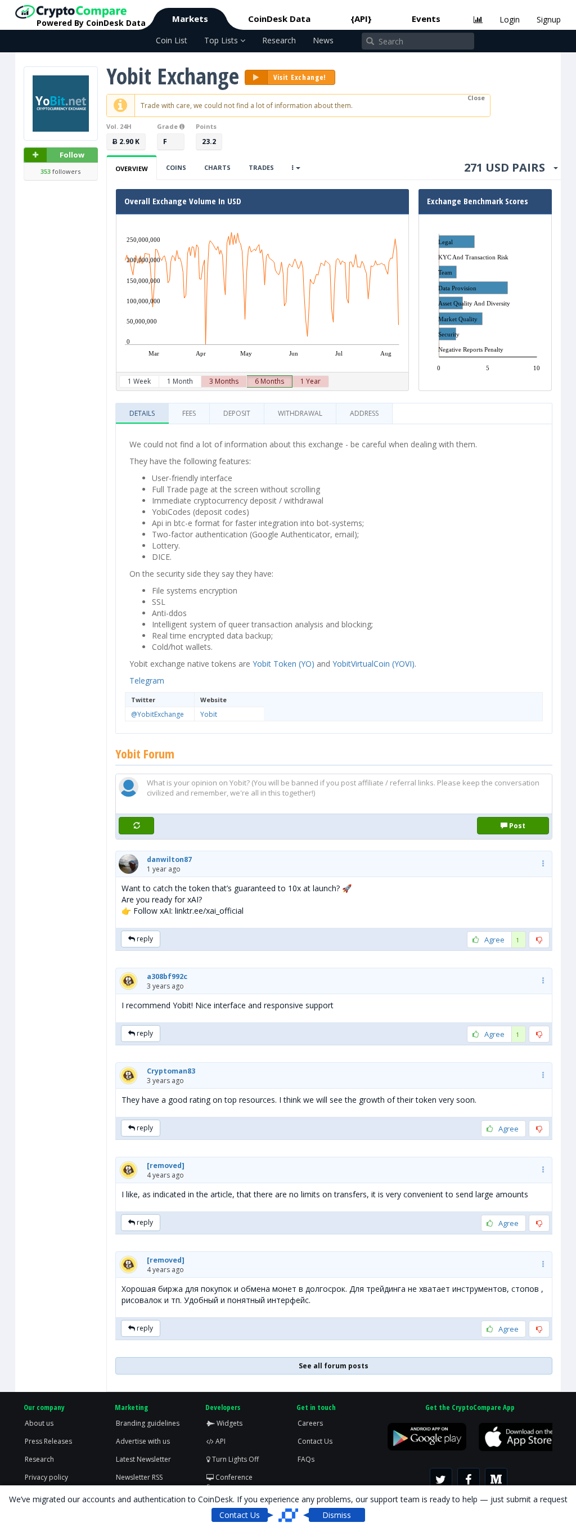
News (323, 40)
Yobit (208, 714)
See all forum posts (333, 1366)
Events (426, 18)
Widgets (228, 1423)
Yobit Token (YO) (283, 663)
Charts (217, 167)
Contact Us (315, 1441)
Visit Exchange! (300, 77)
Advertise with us (143, 1441)
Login (510, 19)
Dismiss (336, 1515)
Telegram (146, 680)
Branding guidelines (147, 1423)
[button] (169, 859)
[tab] (142, 413)
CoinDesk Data (279, 18)
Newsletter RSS (139, 1477)
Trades (261, 167)
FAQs (306, 1459)
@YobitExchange (157, 714)
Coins (176, 167)
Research (279, 40)
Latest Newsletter (143, 1459)
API (220, 1441)
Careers (310, 1423)
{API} (361, 18)
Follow (72, 155)
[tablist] (334, 413)
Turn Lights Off (234, 1459)
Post (516, 825)
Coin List (171, 40)
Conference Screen (229, 1482)
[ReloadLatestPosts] (137, 825)
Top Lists (222, 40)
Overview (131, 168)
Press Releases (48, 1441)
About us (39, 1423)
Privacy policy (46, 1477)
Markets (190, 18)
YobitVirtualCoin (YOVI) (373, 663)
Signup (549, 19)
